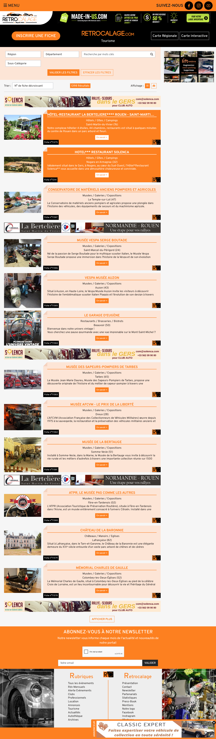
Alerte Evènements (79, 690)
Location (73, 701)
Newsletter (129, 690)
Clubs (71, 694)
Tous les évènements (81, 683)
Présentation (130, 683)
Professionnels (77, 698)
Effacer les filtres (97, 72)
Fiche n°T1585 (51, 305)
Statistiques (129, 698)
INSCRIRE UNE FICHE (36, 36)
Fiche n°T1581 (50, 469)
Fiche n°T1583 (51, 394)
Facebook (128, 712)
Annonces (74, 705)
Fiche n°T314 (50, 179)
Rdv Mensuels (76, 687)
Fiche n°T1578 (51, 595)
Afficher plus (102, 619)
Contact (127, 687)
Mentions (127, 705)
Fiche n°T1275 (51, 142)
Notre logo (128, 709)
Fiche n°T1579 (51, 557)
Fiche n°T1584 (51, 343)
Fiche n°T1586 (51, 268)
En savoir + (102, 137)
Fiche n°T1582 (51, 432)
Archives (73, 720)
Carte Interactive (194, 35)
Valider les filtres (63, 72)
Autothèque (75, 716)
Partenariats (129, 694)
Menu (13, 5)
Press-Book (129, 701)
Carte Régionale (165, 35)
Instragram (128, 716)
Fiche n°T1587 (51, 217)
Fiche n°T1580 (51, 520)
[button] (22, 127)
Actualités (74, 712)
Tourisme (73, 709)
